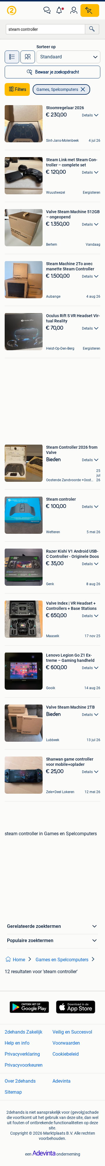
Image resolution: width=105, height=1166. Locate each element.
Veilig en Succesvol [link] (72, 1032)
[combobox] (45, 29)
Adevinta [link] (61, 1081)
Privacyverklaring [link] (22, 1054)
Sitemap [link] (13, 1092)
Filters (20, 89)
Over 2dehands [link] (20, 1081)
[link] (12, 10)
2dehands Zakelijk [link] (23, 1032)
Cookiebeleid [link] (65, 1054)
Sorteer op (46, 46)
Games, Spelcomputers (57, 89)
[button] (60, 10)
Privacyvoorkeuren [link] (24, 1065)
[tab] (12, 57)
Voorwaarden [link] (66, 1043)
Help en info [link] (17, 1043)
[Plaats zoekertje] (89, 10)
